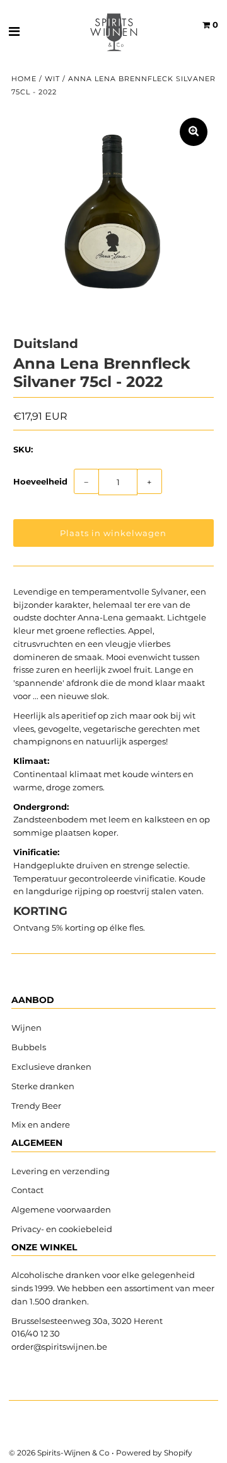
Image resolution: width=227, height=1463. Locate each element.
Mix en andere (41, 1124)
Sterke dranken (42, 1086)
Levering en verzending (60, 1171)
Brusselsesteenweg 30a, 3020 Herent (87, 1321)
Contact (27, 1190)
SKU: (23, 449)
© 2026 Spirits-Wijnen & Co (59, 1452)
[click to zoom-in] (193, 132)
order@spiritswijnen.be (59, 1347)
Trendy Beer (36, 1106)
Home (24, 78)
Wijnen (26, 1028)
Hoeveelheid (40, 481)
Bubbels (28, 1047)
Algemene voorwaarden (61, 1209)
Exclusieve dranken (51, 1067)
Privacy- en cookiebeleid (61, 1229)
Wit (52, 78)
